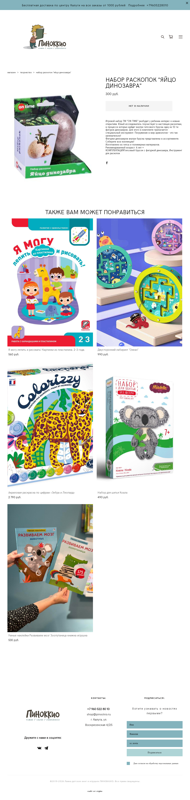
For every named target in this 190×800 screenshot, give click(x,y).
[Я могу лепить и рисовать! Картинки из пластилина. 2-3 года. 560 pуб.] (50, 282)
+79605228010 (157, 5)
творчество (26, 72)
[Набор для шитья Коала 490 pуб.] (139, 425)
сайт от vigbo (95, 791)
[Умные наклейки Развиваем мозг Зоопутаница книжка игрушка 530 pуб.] (50, 568)
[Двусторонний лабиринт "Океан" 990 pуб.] (139, 282)
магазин (11, 72)
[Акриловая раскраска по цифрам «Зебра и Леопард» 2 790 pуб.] (50, 425)
